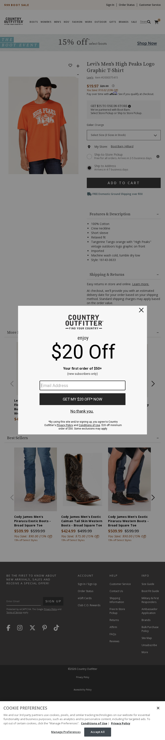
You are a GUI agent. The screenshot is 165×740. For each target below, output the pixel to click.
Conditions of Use (94, 723)
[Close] (158, 708)
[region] (82, 720)
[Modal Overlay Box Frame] (82, 370)
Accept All (98, 732)
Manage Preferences (65, 732)
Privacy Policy (120, 723)
